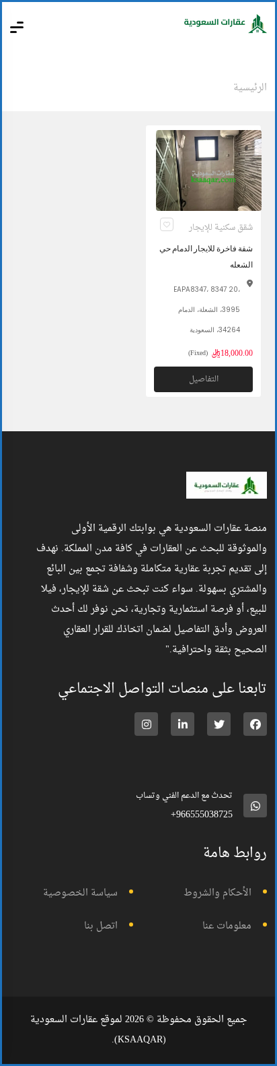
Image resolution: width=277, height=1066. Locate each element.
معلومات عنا (226, 926)
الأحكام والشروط (217, 893)
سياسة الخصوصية (80, 893)
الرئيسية (250, 88)
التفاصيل (204, 379)
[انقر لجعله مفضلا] (166, 224)
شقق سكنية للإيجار (221, 227)
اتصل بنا (101, 926)
